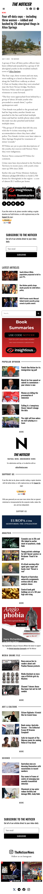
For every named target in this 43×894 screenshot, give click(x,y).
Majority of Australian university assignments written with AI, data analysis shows (30, 580)
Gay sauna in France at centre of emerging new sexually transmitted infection (30, 780)
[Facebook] (31, 9)
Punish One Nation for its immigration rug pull (30, 368)
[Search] (38, 313)
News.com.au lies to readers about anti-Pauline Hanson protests (30, 663)
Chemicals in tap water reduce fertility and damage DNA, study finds (30, 791)
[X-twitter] (27, 9)
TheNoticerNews (24, 852)
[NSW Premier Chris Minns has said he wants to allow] (11, 872)
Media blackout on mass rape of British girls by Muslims (30, 676)
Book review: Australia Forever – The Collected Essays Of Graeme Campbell (30, 729)
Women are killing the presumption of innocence (29, 395)
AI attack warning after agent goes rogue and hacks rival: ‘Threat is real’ (30, 568)
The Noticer (21, 4)
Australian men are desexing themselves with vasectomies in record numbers (31, 767)
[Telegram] (38, 9)
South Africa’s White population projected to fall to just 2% (30, 274)
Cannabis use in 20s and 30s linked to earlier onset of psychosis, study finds (30, 542)
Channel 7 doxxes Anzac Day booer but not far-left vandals (31, 689)
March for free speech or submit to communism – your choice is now (30, 382)
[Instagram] (34, 9)
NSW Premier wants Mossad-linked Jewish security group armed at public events (29, 301)
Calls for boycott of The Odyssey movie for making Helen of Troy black (31, 740)
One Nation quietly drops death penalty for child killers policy (30, 287)
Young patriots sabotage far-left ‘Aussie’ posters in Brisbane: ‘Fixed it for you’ (31, 555)
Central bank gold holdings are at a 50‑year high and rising (31, 592)
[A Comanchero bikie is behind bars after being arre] (32, 872)
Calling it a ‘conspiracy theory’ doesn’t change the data (30, 408)
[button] (3, 8)
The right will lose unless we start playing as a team (30, 420)
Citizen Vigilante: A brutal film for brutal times (31, 713)
